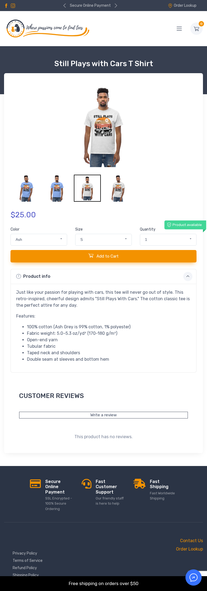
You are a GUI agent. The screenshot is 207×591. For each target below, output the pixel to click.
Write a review (103, 415)
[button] (39, 240)
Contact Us (191, 540)
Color (15, 229)
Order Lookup (185, 5)
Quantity (148, 229)
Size (79, 229)
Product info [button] (36, 276)
